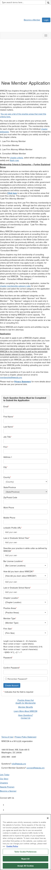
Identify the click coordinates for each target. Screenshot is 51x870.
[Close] (48, 818)
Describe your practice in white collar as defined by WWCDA (25, 549)
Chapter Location (10, 598)
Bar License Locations (12, 561)
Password (7, 657)
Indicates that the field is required (19, 691)
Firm (5, 447)
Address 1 (7, 457)
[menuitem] (33, 19)
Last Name (8, 426)
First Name (8, 416)
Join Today (4, 774)
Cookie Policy (12, 846)
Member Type (9, 618)
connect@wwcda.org (35, 767)
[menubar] (33, 19)
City (5, 467)
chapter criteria (16, 157)
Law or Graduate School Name (16, 587)
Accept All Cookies (25, 865)
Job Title (7, 436)
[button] (11, 685)
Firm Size (7, 628)
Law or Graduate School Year (16, 538)
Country (6, 477)
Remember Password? (17, 678)
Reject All (25, 858)
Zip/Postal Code (10, 497)
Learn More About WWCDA (25, 711)
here (8, 116)
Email (5, 406)
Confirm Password (11, 667)
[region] (25, 842)
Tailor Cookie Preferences (25, 851)
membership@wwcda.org (11, 377)
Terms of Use (7, 736)
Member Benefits (25, 707)
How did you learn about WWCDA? (18, 571)
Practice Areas (9, 608)
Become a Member (32, 19)
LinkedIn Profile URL (12, 527)
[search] (48, 2)
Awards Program (7, 786)
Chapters (4, 782)
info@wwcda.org (19, 763)
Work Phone (8, 507)
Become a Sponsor (8, 791)
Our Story (4, 778)
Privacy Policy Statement (25, 736)
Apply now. (14, 160)
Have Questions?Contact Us (25, 716)
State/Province (9, 487)
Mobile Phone (9, 517)
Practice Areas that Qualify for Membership (26, 701)
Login (46, 20)
